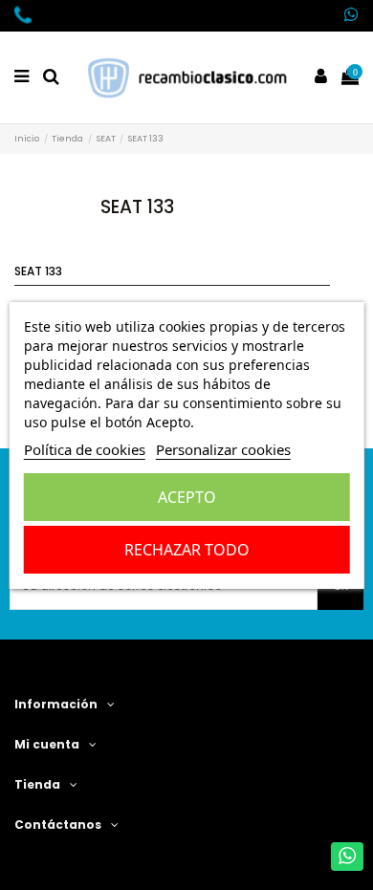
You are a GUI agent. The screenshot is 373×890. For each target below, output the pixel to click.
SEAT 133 (38, 271)
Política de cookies (84, 449)
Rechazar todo (187, 549)
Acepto (187, 497)
